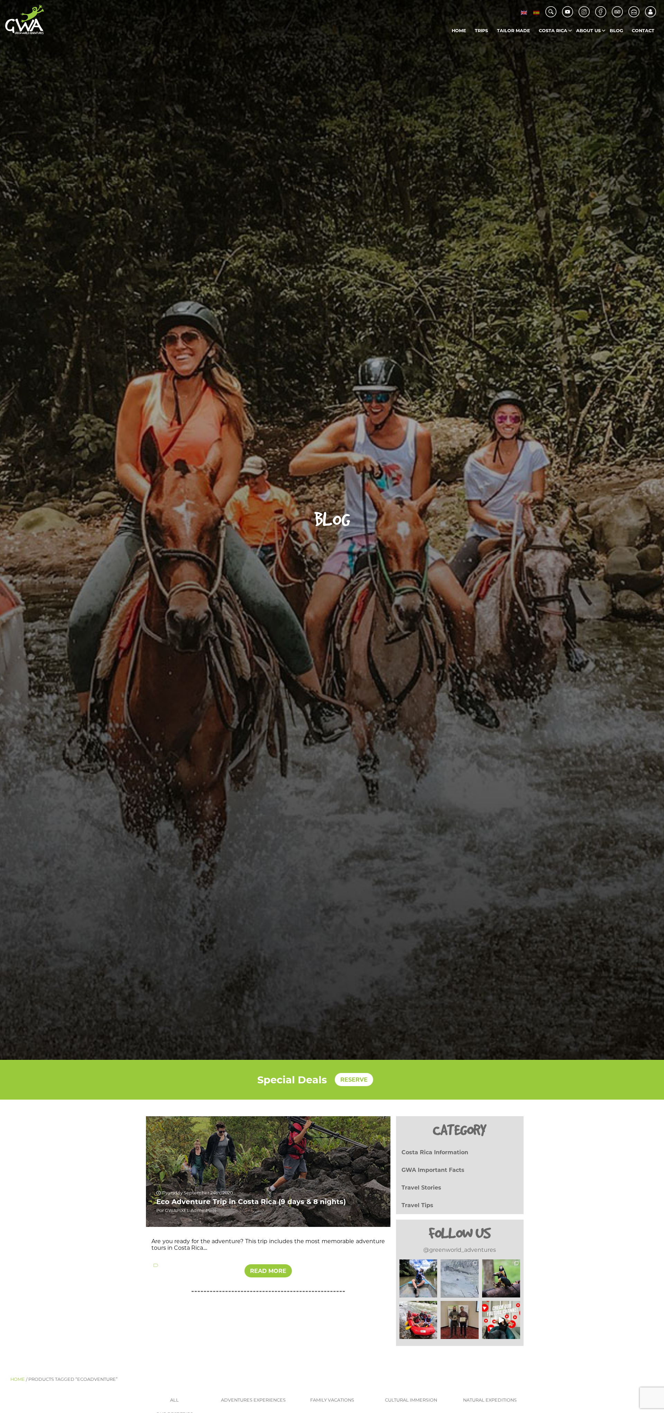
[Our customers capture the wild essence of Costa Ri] (501, 1278)
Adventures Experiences (253, 1400)
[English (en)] (523, 12)
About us (588, 30)
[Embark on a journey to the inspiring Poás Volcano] (460, 1278)
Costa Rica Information (435, 1152)
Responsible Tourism (605, 44)
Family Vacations (332, 1400)
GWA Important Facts (433, 1170)
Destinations (567, 44)
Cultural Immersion (411, 1400)
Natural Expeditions (490, 1400)
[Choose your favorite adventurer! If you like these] (418, 1278)
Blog (616, 30)
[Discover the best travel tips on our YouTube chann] (501, 1320)
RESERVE (354, 1079)
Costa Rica (553, 30)
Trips (481, 30)
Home (459, 30)
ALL (174, 1400)
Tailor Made (513, 30)
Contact (643, 30)
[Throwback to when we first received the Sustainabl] (460, 1320)
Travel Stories (421, 1187)
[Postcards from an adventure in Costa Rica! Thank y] (418, 1320)
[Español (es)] (536, 12)
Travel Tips (417, 1205)
